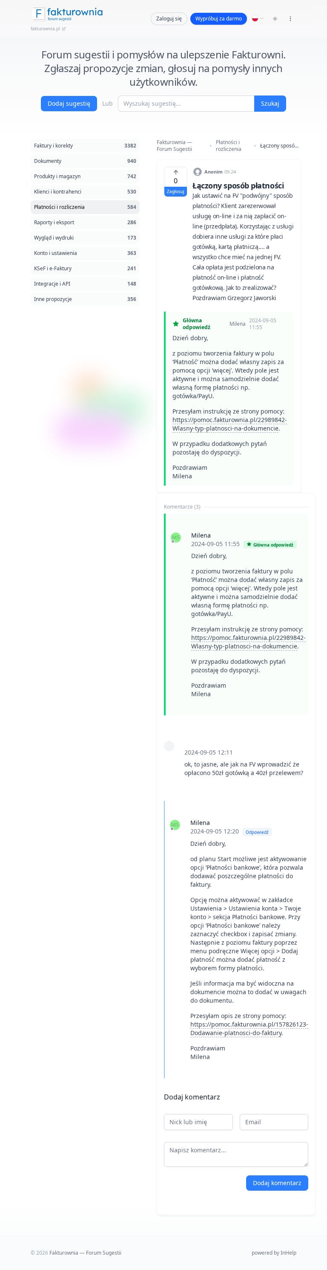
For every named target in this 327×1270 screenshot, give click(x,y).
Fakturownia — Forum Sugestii (174, 146)
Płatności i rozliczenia (228, 146)
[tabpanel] (236, 796)
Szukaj (270, 103)
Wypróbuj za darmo (218, 18)
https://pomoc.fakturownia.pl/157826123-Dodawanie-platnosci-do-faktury (249, 1028)
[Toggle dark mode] (275, 19)
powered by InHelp (274, 1252)
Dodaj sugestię (69, 103)
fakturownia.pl (45, 29)
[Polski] (258, 18)
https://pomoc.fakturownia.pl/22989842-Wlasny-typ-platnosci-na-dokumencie (229, 424)
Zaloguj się (169, 18)
